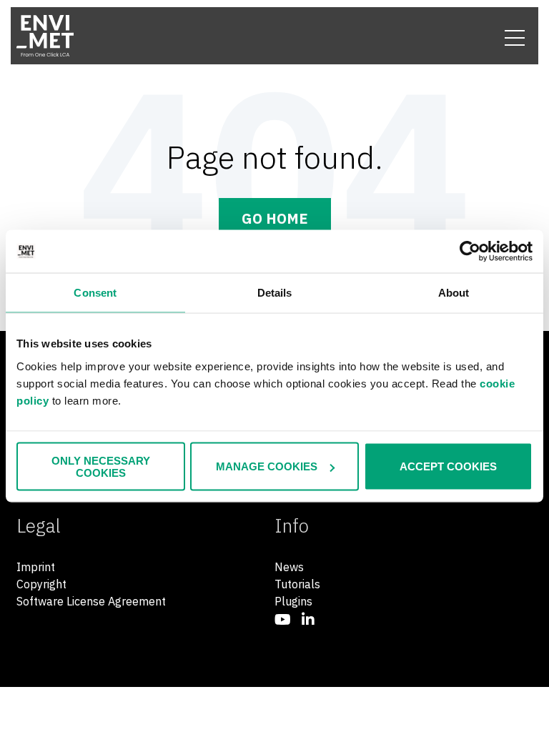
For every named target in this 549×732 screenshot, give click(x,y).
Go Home (275, 218)
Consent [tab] (95, 293)
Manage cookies (266, 466)
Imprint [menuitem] (35, 567)
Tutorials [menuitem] (297, 584)
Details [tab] (274, 293)
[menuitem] (282, 619)
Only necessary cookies (100, 466)
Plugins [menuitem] (293, 601)
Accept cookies (448, 466)
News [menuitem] (289, 567)
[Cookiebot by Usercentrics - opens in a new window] (470, 251)
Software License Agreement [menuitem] (91, 601)
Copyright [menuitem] (41, 584)
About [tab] (454, 293)
